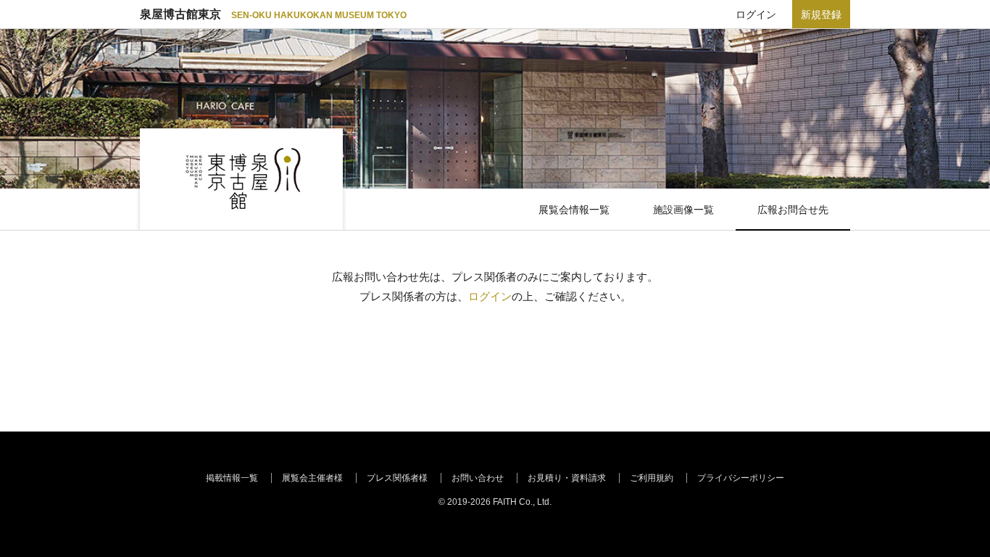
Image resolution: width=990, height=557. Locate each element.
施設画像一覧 (683, 209)
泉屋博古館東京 (273, 14)
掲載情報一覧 (232, 478)
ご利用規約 (651, 478)
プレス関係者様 (397, 478)
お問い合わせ (478, 478)
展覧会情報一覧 (574, 209)
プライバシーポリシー (740, 478)
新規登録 (821, 14)
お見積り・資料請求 (567, 478)
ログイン (756, 14)
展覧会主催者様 (312, 478)
